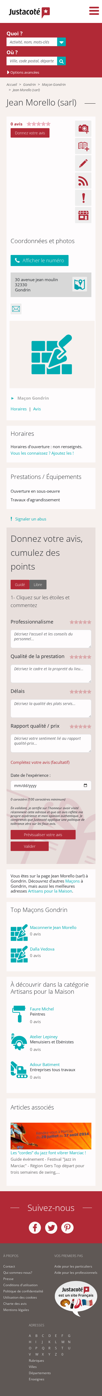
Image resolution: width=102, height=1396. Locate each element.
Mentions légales (16, 1310)
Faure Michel (42, 1009)
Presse (8, 1279)
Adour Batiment (45, 1064)
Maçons (72, 881)
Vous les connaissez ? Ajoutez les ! (42, 453)
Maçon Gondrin (54, 84)
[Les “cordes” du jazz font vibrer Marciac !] (51, 1135)
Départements (40, 1373)
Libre (38, 584)
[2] (76, 621)
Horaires (19, 408)
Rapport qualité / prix (35, 726)
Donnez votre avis (30, 132)
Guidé (20, 584)
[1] (72, 621)
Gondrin (29, 84)
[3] (80, 621)
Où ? (12, 52)
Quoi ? (15, 33)
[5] (89, 621)
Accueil (12, 84)
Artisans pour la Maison (50, 891)
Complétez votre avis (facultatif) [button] (40, 762)
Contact (9, 1266)
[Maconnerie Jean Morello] (19, 932)
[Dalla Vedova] (19, 954)
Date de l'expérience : (31, 775)
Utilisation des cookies (20, 1297)
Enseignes (36, 1379)
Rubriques (36, 1360)
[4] (85, 621)
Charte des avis (15, 1304)
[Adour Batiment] (19, 1073)
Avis (37, 408)
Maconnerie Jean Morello (53, 927)
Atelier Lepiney (44, 1036)
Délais (18, 691)
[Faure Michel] (19, 1017)
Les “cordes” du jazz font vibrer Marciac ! (48, 1152)
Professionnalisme (32, 621)
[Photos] (52, 354)
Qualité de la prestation (37, 656)
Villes (33, 1367)
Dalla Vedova (42, 949)
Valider (29, 846)
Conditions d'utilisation (20, 1285)
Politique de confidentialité (23, 1291)
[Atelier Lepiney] (19, 1045)
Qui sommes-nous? (17, 1273)
